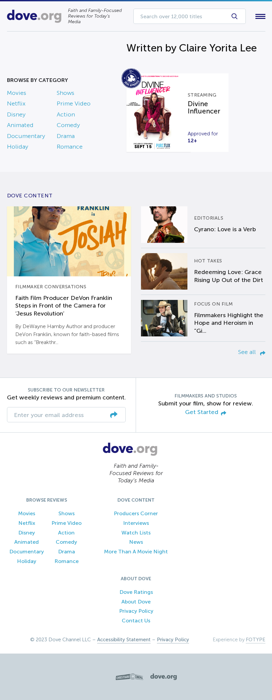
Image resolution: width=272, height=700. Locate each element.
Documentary (26, 136)
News (136, 542)
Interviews (136, 523)
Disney (16, 114)
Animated (20, 125)
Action (66, 114)
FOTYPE (255, 639)
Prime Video (74, 103)
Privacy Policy (136, 611)
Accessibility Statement (124, 639)
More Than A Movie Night (136, 551)
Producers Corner (136, 513)
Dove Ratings (136, 592)
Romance (70, 146)
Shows (65, 93)
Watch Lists (136, 532)
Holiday (17, 146)
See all (247, 352)
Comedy (68, 125)
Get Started (201, 412)
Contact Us (136, 620)
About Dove (136, 601)
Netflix (16, 103)
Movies (16, 93)
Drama (66, 136)
